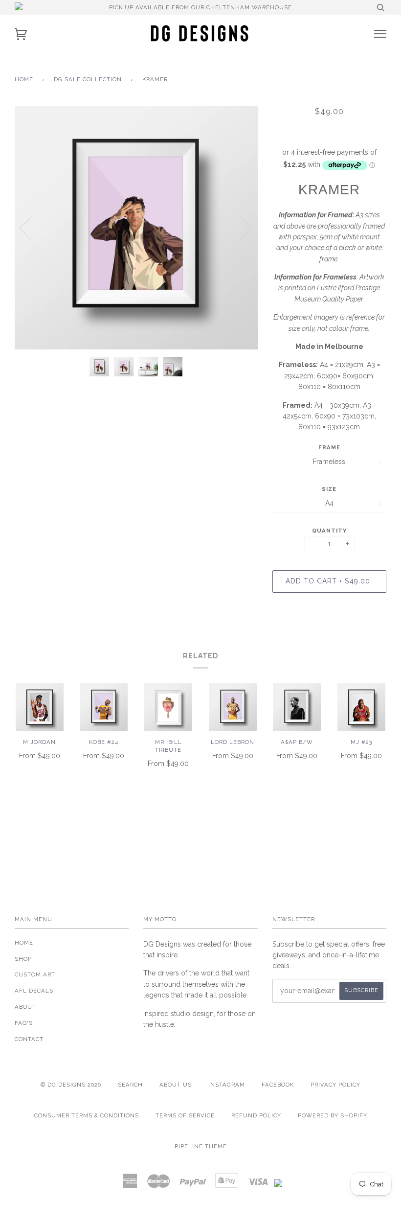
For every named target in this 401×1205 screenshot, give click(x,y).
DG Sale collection (88, 79)
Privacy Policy (335, 1084)
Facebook (278, 1084)
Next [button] (240, 227)
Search (130, 1084)
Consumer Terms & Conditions (86, 1115)
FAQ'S (24, 1023)
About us (175, 1084)
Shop (23, 958)
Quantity (329, 530)
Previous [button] (31, 227)
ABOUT (25, 1006)
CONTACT (29, 1039)
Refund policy (256, 1115)
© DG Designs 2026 (71, 1084)
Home (24, 79)
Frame (329, 447)
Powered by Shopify (332, 1115)
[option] (136, 227)
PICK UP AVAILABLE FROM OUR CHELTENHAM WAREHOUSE (200, 7)
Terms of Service (185, 1115)
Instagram (226, 1084)
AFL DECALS (34, 990)
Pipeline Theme (201, 1146)
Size (329, 489)
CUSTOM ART (35, 974)
